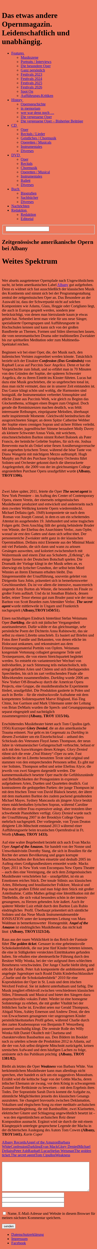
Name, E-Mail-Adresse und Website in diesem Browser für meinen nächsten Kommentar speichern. (48, 1216)
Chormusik (29, 168)
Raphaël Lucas (39, 1151)
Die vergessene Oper (36, 117)
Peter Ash (21, 1151)
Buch (15, 189)
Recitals (26, 164)
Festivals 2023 (31, 74)
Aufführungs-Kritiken (37, 96)
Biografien (28, 193)
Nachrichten (20, 206)
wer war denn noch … (37, 113)
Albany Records (14, 1142)
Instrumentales (31, 147)
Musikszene (29, 57)
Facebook (18, 1243)
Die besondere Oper (36, 66)
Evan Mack (49, 1147)
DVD (16, 155)
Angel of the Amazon (42, 1142)
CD (14, 125)
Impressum (19, 1239)
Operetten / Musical (35, 172)
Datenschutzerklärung (27, 1234)
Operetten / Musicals (36, 142)
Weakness (62, 1155)
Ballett (25, 181)
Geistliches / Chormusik (38, 138)
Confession (19, 1147)
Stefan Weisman (62, 1151)
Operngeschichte (33, 104)
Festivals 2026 (31, 87)
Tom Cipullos (45, 1155)
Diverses (27, 151)
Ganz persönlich (33, 70)
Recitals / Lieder (33, 134)
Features (18, 53)
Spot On (27, 91)
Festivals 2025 (31, 83)
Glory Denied (68, 1147)
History (17, 100)
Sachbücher (29, 198)
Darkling (34, 1147)
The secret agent (23, 1155)
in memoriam (30, 108)
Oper (24, 130)
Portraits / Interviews (36, 62)
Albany (62, 285)
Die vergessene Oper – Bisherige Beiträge (52, 121)
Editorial (27, 219)
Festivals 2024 (31, 79)
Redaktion (19, 210)
